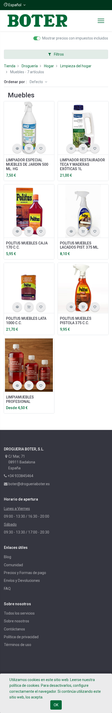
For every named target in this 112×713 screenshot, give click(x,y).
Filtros (58, 54)
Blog (7, 557)
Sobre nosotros (16, 621)
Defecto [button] (37, 82)
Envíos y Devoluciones (22, 580)
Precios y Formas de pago (25, 573)
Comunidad (13, 565)
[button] (15, 5)
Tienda (9, 66)
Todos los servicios (19, 613)
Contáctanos (14, 629)
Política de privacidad (21, 637)
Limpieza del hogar (75, 66)
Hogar (49, 66)
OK (56, 705)
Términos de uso (17, 645)
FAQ (7, 589)
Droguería (30, 66)
